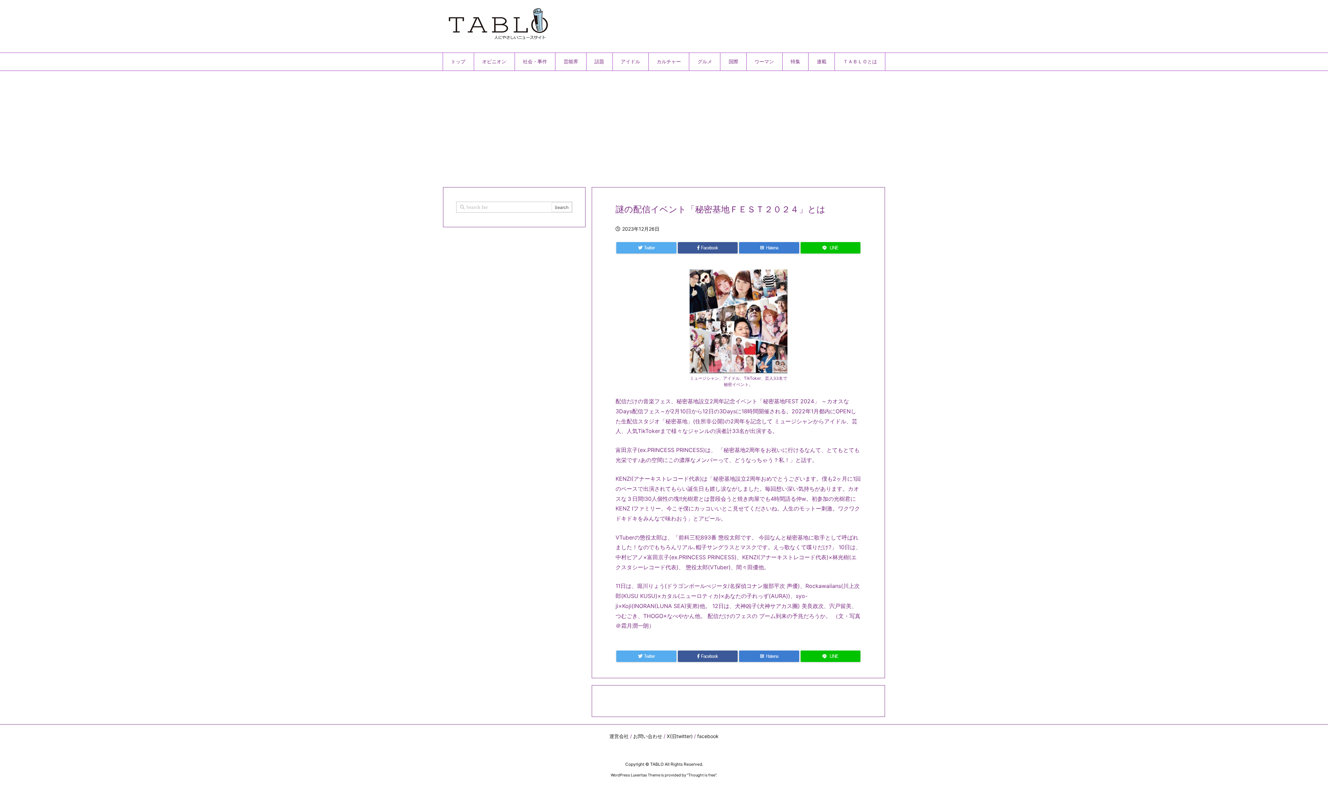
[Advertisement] (650, 126)
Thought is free (701, 775)
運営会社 (619, 736)
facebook (708, 736)
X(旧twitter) (680, 736)
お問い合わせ (647, 736)
